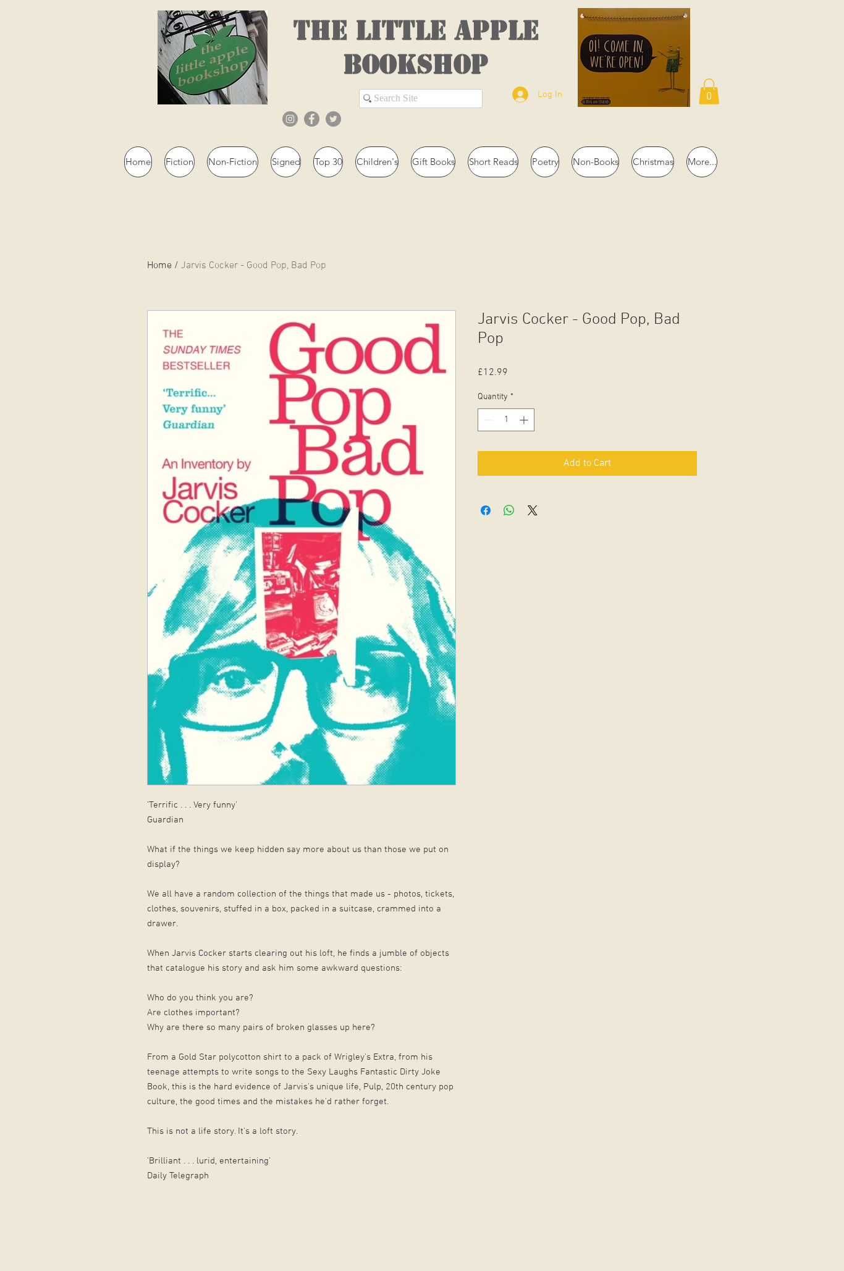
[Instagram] (290, 119)
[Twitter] (333, 119)
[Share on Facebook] (485, 510)
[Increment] (525, 420)
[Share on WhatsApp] (509, 510)
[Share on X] (532, 510)
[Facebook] (311, 119)
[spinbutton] (506, 420)
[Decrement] (487, 420)
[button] (709, 91)
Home (159, 266)
